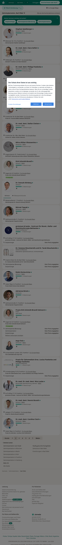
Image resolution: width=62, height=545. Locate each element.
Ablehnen (36, 104)
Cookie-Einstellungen (14, 104)
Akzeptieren (48, 104)
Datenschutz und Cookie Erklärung (21, 99)
